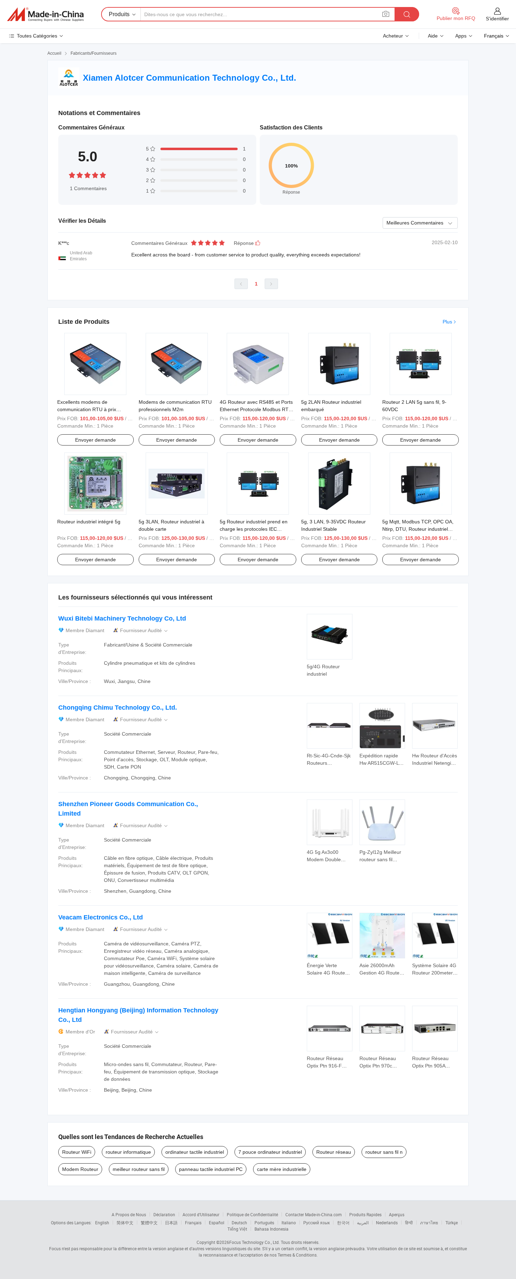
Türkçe (451, 1222)
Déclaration (164, 1214)
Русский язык (316, 1222)
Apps (461, 36)
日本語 (171, 1222)
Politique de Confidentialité (252, 1214)
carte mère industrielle (281, 1169)
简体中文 (125, 1222)
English (102, 1222)
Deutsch (239, 1222)
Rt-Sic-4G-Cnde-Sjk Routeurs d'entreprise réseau (329, 763)
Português (264, 1222)
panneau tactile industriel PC (211, 1169)
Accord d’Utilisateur (201, 1214)
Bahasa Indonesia (271, 1229)
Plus (447, 321)
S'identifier (497, 18)
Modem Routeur (80, 1169)
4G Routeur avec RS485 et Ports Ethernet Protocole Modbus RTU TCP (256, 409)
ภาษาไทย (429, 1222)
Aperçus (396, 1214)
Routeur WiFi (76, 1152)
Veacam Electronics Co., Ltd (100, 917)
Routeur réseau (333, 1152)
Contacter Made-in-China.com (313, 1214)
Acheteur (393, 36)
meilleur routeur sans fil (139, 1169)
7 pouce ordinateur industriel (270, 1152)
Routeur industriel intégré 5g (88, 521)
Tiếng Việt (237, 1229)
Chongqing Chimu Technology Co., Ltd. (117, 707)
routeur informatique (128, 1152)
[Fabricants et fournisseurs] (45, 14)
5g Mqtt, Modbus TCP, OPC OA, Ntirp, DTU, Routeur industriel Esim (418, 529)
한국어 (343, 1222)
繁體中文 (149, 1222)
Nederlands (387, 1222)
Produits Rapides (365, 1214)
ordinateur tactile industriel (194, 1152)
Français (193, 1222)
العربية (363, 1222)
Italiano (289, 1222)
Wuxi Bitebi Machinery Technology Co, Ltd (122, 618)
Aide (433, 36)
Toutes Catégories (37, 36)
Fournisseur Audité (144, 631)
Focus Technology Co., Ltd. (254, 1242)
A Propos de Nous (129, 1214)
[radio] (72, 175)
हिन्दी (409, 1222)
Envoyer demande (95, 440)
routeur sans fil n (384, 1152)
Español (216, 1222)
